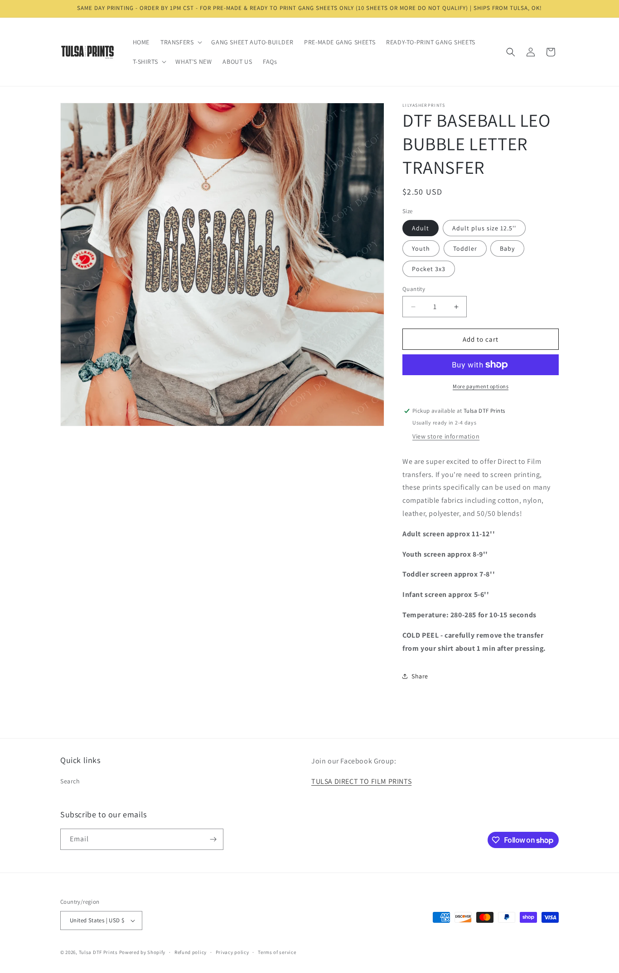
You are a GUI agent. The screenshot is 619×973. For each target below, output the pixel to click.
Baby (507, 248)
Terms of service (277, 952)
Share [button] (419, 676)
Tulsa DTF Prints (98, 952)
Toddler (465, 248)
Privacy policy (232, 952)
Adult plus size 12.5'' (484, 228)
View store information (445, 436)
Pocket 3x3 (428, 269)
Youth (421, 248)
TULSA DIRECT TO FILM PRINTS (361, 781)
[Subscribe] (213, 839)
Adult (420, 228)
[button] (180, 42)
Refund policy (190, 952)
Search (70, 781)
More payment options (480, 386)
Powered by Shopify (142, 952)
